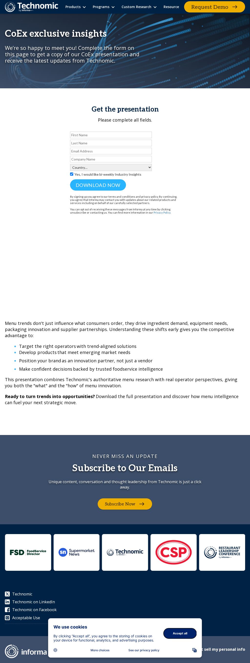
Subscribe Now (120, 503)
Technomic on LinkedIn (33, 602)
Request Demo (209, 7)
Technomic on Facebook (34, 609)
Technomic (22, 594)
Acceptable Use (26, 617)
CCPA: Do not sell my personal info (211, 649)
